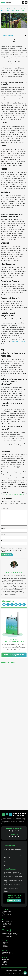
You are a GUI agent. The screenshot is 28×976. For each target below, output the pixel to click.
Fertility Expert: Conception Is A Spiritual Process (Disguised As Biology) (12, 890)
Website (3, 541)
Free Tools (5, 942)
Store (3, 943)
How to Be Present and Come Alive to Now (13, 864)
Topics (4, 913)
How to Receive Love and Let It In (12, 849)
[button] (26, 2)
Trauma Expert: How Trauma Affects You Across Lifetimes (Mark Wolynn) (13, 877)
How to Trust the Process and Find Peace (13, 860)
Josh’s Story (5, 959)
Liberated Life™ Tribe (8, 932)
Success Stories (6, 924)
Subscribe (5, 916)
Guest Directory (6, 914)
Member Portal (6, 923)
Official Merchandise (8, 954)
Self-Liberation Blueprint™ (10, 933)
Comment (5, 508)
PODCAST (5, 909)
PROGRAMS (6, 930)
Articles (4, 945)
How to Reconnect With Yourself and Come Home (13, 856)
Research (5, 946)
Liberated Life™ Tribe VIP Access (11, 935)
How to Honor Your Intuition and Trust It (14, 852)
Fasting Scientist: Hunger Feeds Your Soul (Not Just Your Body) (13, 881)
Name (3, 528)
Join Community (7, 921)
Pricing (4, 926)
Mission (4, 961)
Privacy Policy (8, 973)
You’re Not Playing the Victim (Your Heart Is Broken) (13, 885)
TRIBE (4, 920)
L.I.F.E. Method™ (7, 936)
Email (3, 534)
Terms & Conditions (18, 973)
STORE (4, 950)
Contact (4, 964)
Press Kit (4, 962)
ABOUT (5, 958)
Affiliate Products (7, 952)
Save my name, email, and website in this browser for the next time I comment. (13, 550)
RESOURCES (6, 940)
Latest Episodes (7, 911)
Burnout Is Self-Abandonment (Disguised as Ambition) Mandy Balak (13, 873)
